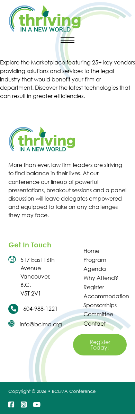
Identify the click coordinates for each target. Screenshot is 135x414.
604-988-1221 (40, 308)
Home (91, 250)
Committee (98, 314)
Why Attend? (100, 277)
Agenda (94, 268)
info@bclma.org (41, 324)
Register (93, 287)
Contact (94, 323)
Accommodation (104, 296)
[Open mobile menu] (67, 40)
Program (94, 259)
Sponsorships (100, 305)
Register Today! (100, 344)
